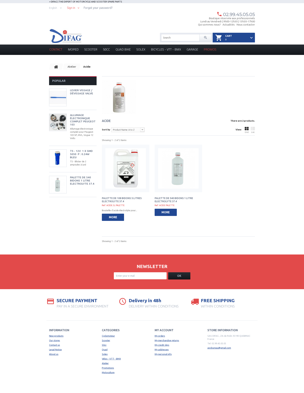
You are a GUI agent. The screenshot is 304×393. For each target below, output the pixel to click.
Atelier (105, 363)
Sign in (71, 7)
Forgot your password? (98, 7)
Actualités (229, 24)
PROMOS (210, 49)
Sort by (106, 129)
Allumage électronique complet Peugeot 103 (83, 120)
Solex (140, 49)
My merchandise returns (167, 340)
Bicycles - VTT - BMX (166, 49)
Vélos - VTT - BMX (111, 358)
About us (53, 354)
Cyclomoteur (108, 336)
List (253, 132)
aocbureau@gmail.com (219, 348)
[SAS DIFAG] (65, 36)
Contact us (54, 345)
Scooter (90, 49)
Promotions (108, 368)
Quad (104, 349)
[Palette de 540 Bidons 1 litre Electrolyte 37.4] (178, 168)
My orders (160, 336)
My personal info (163, 354)
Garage (192, 49)
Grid (247, 132)
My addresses (162, 349)
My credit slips (162, 345)
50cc (106, 49)
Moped (73, 49)
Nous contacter (245, 24)
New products (56, 336)
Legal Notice (55, 349)
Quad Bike (123, 49)
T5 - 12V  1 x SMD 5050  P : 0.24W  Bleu (81, 154)
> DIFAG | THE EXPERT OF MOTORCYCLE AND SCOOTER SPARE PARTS (85, 1)
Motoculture (108, 372)
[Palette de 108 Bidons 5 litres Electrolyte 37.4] (125, 168)
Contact (55, 49)
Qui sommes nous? (209, 24)
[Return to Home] (56, 67)
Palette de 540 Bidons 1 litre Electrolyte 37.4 (82, 180)
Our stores (54, 340)
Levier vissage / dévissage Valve (81, 92)
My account (164, 330)
